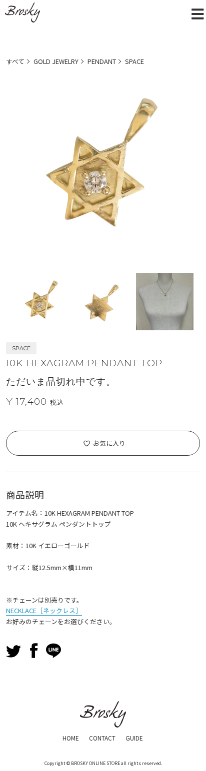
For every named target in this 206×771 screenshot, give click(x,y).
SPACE (134, 61)
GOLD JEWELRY (56, 61)
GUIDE (134, 738)
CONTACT (102, 738)
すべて (15, 61)
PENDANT (102, 61)
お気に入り (109, 443)
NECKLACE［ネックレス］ (44, 610)
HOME (70, 738)
